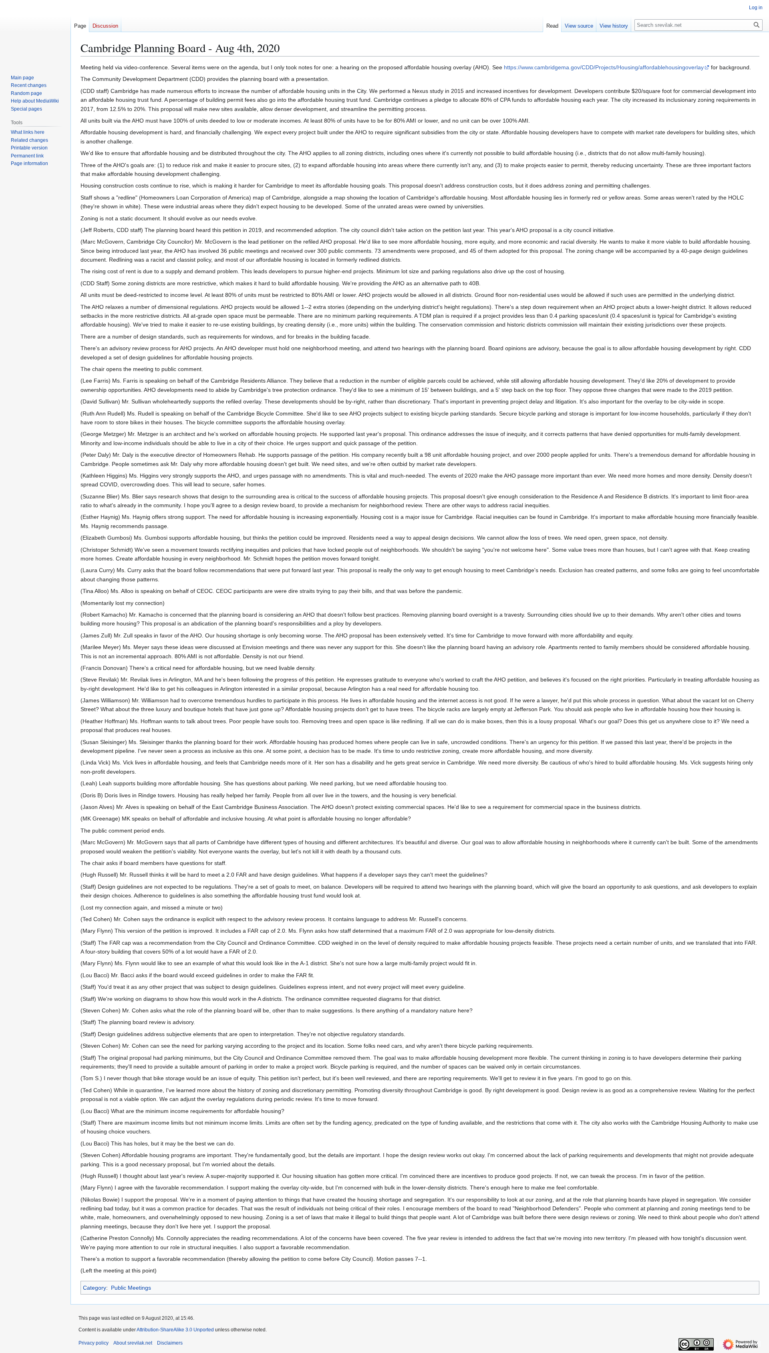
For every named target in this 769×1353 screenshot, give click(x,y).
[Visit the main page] (35, 32)
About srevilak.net (132, 1343)
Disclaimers (170, 1343)
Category (94, 1287)
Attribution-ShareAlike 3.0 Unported (175, 1330)
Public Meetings (131, 1287)
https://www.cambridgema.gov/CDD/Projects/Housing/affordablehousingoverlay (604, 67)
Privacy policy (94, 1343)
